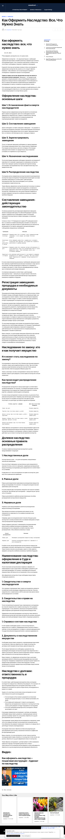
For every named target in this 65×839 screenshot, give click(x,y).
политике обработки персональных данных (15, 833)
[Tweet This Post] (56, 30)
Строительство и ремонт (19, 9)
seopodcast (9, 29)
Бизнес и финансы (35, 9)
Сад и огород (48, 9)
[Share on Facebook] (54, 30)
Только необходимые (26, 835)
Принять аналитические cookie (13, 835)
